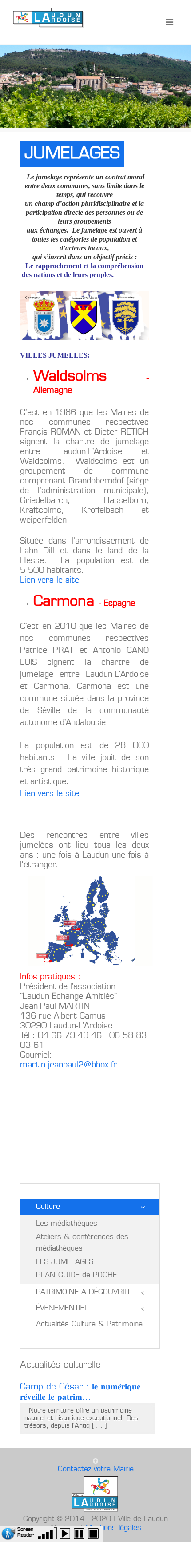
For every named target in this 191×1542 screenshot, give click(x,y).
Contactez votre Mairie (96, 1469)
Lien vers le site (51, 580)
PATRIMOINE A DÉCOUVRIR (82, 1292)
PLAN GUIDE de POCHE (76, 1275)
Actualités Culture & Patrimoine (89, 1324)
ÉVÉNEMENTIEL (62, 1308)
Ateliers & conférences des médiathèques (82, 1243)
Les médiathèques (66, 1224)
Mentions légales (113, 1528)
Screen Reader (25, 1531)
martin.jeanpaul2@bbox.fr (68, 1065)
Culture (48, 1207)
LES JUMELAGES (64, 1262)
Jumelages (72, 154)
